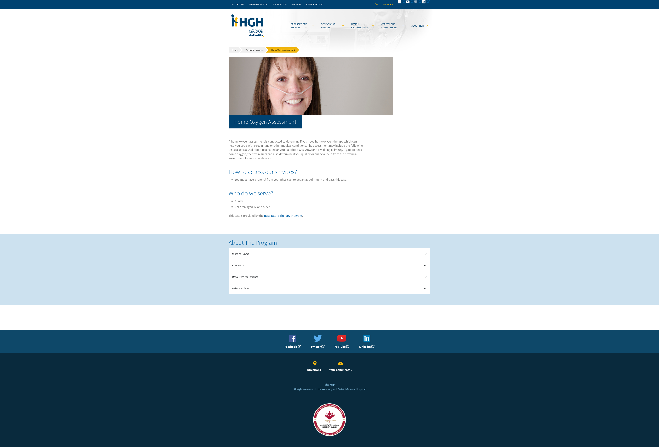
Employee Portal (258, 4)
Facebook (291, 347)
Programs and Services (299, 25)
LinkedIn (365, 347)
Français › (388, 4)
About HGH (418, 25)
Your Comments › (340, 370)
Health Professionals (359, 25)
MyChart (296, 4)
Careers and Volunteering (389, 25)
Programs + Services (254, 49)
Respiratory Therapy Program (283, 216)
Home (235, 49)
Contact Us (237, 4)
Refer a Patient (314, 4)
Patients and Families (328, 25)
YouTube (340, 347)
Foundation (280, 4)
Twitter (316, 347)
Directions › (314, 370)
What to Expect (240, 254)
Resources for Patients (245, 277)
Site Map (330, 384)
